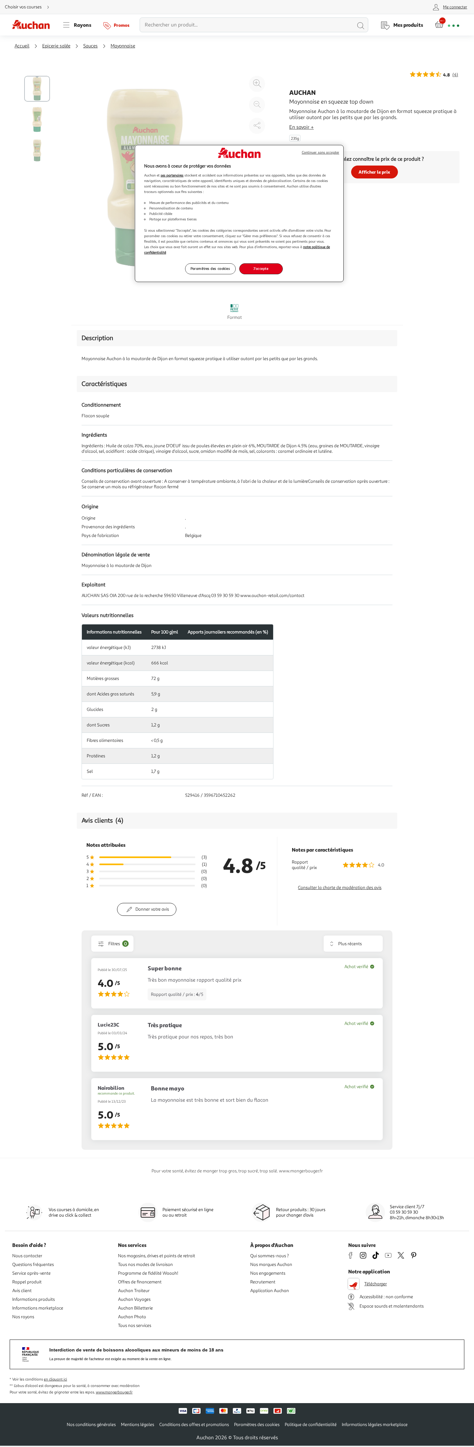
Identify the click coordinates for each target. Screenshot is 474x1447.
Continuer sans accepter (320, 152)
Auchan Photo (132, 1317)
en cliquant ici (55, 1379)
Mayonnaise (123, 46)
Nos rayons (23, 1317)
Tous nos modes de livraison (145, 1264)
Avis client (22, 1290)
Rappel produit (27, 1282)
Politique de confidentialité (311, 1424)
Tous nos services (134, 1325)
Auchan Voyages (134, 1299)
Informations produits (33, 1299)
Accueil (22, 46)
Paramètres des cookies (210, 268)
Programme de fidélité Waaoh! (148, 1273)
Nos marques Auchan (271, 1264)
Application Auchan (269, 1290)
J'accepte (260, 268)
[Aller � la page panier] (447, 25)
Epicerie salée (56, 46)
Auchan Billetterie (135, 1308)
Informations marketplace (37, 1308)
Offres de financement (140, 1282)
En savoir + (301, 127)
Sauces (90, 46)
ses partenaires (172, 175)
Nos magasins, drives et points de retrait (156, 1256)
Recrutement (262, 1282)
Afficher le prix (374, 172)
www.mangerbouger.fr (114, 1392)
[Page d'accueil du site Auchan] (33, 25)
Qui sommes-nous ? (269, 1256)
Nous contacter (27, 1256)
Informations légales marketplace (375, 1424)
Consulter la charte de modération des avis (339, 887)
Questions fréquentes (33, 1264)
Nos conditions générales (91, 1424)
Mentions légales (137, 1424)
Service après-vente (31, 1273)
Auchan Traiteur (134, 1290)
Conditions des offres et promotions (194, 1424)
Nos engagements (267, 1273)
